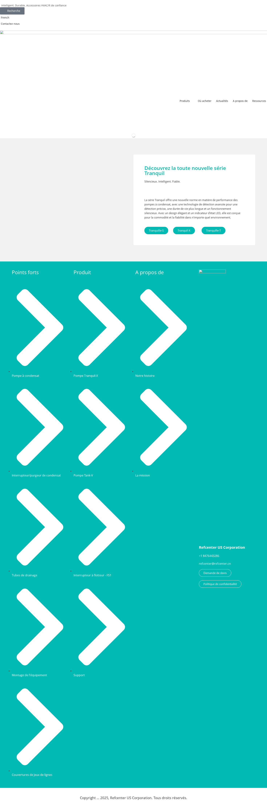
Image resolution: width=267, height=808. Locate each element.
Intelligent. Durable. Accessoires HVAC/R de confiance (33, 5)
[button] (12, 11)
